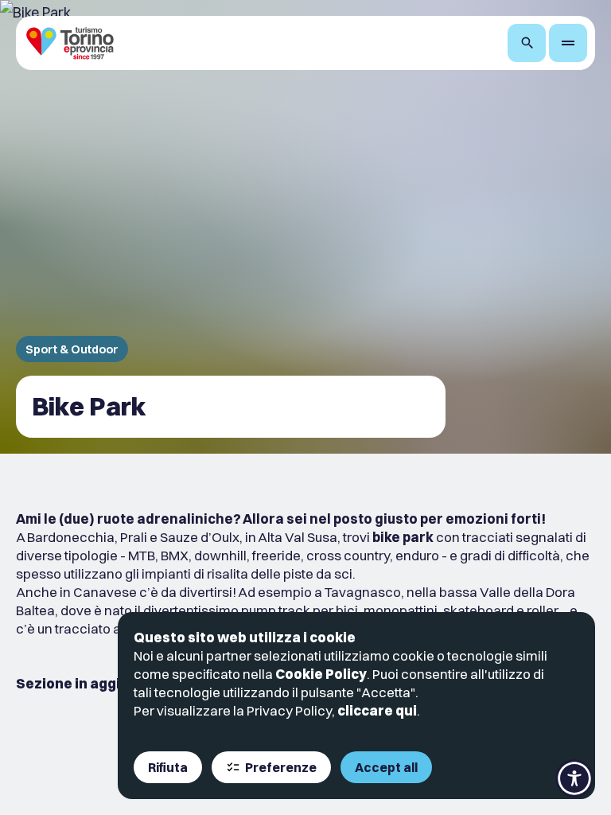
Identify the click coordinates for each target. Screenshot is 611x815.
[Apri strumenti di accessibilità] (574, 778)
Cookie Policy (321, 673)
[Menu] (568, 43)
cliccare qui (377, 710)
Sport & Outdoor (72, 349)
